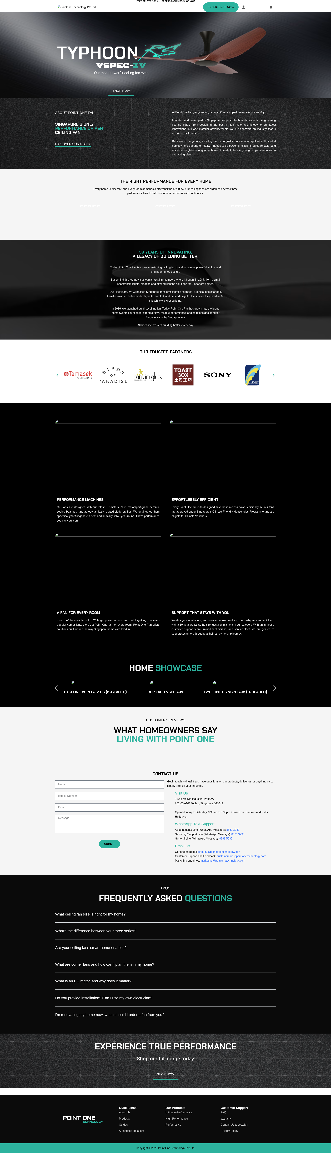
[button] (57, 375)
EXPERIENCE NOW (221, 7)
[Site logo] (77, 7)
